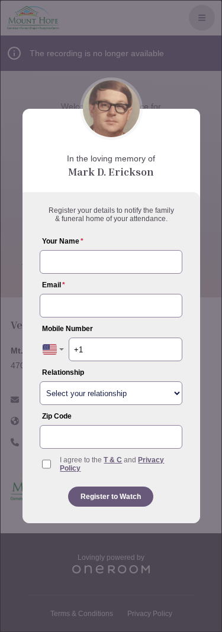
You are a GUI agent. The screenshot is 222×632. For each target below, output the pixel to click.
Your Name (62, 241)
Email (53, 285)
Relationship (63, 372)
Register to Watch (111, 496)
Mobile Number (67, 329)
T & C (113, 460)
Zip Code (57, 416)
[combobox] (53, 349)
